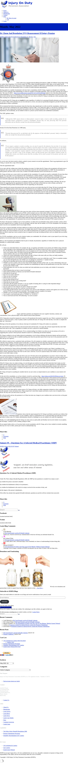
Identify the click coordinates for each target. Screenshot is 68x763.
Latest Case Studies (8, 718)
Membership (6, 13)
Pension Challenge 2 (8, 634)
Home (5, 10)
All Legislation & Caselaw (10, 745)
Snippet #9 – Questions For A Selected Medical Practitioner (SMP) (28, 443)
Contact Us (6, 700)
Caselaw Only (10, 642)
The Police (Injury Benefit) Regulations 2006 (15, 731)
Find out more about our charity (11, 681)
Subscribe (4, 601)
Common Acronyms (8, 722)
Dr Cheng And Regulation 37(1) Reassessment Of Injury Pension (27, 33)
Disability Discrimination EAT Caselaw (13, 645)
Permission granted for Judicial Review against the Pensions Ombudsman (28, 625)
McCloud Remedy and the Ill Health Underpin (17, 533)
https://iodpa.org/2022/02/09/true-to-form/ (52, 376)
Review (31, 36)
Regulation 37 (24, 36)
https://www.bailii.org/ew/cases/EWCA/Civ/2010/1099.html (29, 93)
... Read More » (39, 588)
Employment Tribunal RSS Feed (11, 646)
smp (35, 36)
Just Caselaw (6, 747)
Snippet (17, 446)
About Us (5, 12)
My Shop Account (11, 18)
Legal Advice (6, 711)
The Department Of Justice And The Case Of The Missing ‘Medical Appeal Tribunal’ (27, 546)
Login (4, 21)
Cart (8, 19)
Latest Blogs (6, 713)
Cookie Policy (36, 612)
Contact (5, 15)
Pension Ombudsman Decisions (11, 643)
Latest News (6, 715)
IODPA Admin (4, 36)
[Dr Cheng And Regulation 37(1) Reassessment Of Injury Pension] (29, 62)
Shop (4, 16)
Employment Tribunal (9, 749)
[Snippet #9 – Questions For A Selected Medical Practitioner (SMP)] (5, 458)
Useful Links (6, 724)
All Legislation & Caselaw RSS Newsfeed (14, 640)
